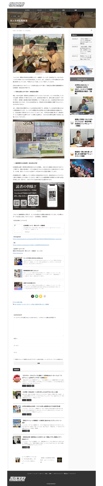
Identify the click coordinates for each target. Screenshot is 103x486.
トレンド (39, 10)
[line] (36, 296)
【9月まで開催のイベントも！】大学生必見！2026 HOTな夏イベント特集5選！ (86, 41)
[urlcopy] (44, 296)
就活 (64, 10)
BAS (15, 304)
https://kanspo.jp (18, 253)
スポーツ (51, 10)
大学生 (32, 304)
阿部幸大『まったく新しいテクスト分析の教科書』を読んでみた (85, 57)
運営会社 (66, 473)
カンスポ (24, 304)
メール (16, 345)
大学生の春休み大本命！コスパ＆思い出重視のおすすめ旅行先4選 (41, 406)
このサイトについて (57, 473)
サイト (15, 352)
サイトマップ (72, 473)
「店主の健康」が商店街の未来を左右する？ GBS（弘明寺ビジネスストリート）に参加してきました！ (85, 50)
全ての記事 (17, 302)
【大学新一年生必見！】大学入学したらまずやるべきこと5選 (40, 392)
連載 (76, 10)
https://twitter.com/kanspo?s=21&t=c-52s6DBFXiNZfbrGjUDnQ (31, 245)
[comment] (40, 296)
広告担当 (37, 304)
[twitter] (32, 296)
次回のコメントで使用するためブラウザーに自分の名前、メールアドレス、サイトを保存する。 (39, 359)
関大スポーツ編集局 (44, 304)
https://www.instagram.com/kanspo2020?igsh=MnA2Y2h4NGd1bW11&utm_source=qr (37, 239)
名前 (15, 338)
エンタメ (27, 10)
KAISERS (19, 304)
